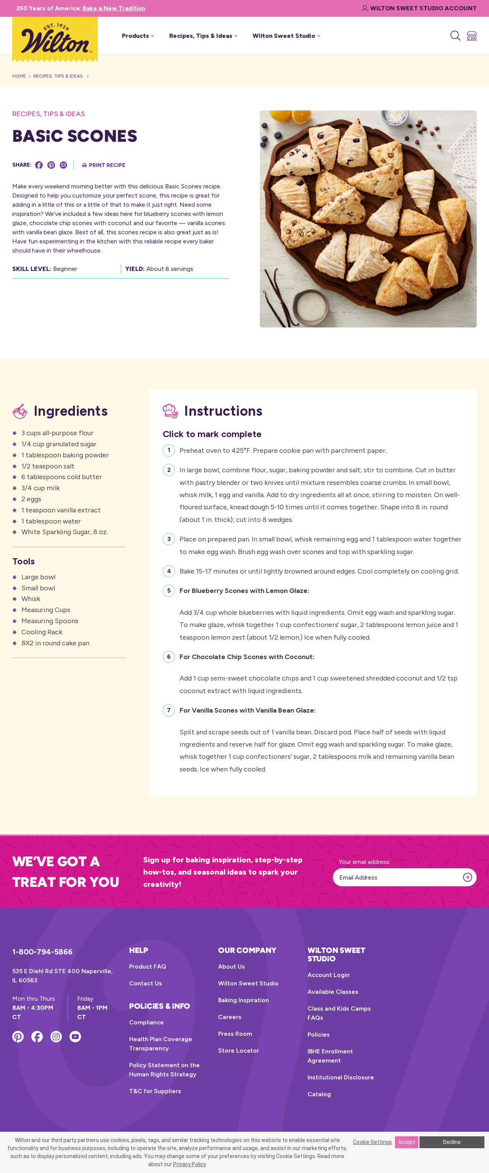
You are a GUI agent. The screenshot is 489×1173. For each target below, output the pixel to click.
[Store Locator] (471, 36)
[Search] (454, 36)
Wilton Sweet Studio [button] (284, 35)
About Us (231, 966)
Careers (229, 1017)
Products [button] (135, 35)
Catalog (319, 1094)
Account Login (329, 975)
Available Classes (333, 991)
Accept (406, 1142)
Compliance (146, 1022)
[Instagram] (56, 1036)
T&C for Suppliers (155, 1091)
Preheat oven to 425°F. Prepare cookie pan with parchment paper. (283, 450)
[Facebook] (39, 165)
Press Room (235, 1033)
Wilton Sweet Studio (248, 983)
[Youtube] (75, 1036)
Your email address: (364, 861)
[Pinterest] (51, 165)
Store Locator (238, 1050)
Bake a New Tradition (114, 8)
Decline (452, 1142)
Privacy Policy (189, 1164)
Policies (319, 1034)
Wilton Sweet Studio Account (423, 8)
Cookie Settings (372, 1142)
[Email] (63, 165)
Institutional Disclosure (341, 1077)
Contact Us (145, 983)
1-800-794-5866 (42, 951)
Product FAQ (147, 966)
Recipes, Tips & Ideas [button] (200, 35)
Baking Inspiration (243, 1000)
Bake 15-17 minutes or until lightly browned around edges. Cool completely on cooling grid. (319, 571)
